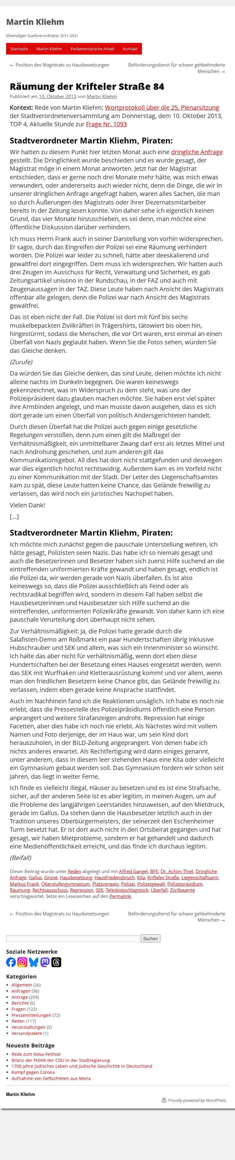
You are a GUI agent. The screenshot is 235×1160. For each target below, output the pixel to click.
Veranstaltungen (29, 1027)
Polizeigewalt (151, 884)
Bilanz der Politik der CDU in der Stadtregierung (61, 1060)
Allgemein (22, 985)
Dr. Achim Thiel (177, 871)
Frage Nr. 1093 (106, 124)
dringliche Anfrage (197, 152)
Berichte (20, 1003)
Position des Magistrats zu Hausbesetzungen (59, 65)
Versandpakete (27, 1033)
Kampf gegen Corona (33, 1072)
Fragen (19, 1009)
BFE (154, 871)
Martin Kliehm (49, 49)
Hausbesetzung (76, 877)
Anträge (20, 997)
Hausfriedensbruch (115, 877)
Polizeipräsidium (185, 884)
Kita (141, 877)
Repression (81, 890)
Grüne (51, 877)
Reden (74, 871)
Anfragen (21, 991)
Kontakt (130, 49)
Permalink (120, 896)
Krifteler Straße (163, 877)
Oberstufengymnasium (65, 884)
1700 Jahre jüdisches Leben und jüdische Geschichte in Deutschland (82, 1066)
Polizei (128, 884)
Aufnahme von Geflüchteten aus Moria (51, 1078)
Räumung (20, 890)
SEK (99, 890)
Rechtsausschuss (50, 890)
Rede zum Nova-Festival (36, 1054)
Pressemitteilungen (31, 1015)
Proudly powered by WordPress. (197, 1100)
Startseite (19, 49)
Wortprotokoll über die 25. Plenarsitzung (162, 108)
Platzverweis (105, 884)
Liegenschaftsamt (199, 877)
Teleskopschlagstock (127, 890)
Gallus (35, 877)
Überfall (159, 890)
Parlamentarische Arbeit (92, 49)
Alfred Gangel (133, 871)
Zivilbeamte (182, 890)
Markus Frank (24, 884)
